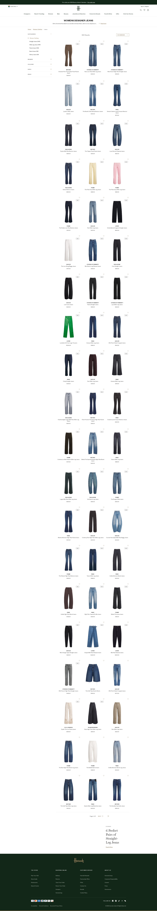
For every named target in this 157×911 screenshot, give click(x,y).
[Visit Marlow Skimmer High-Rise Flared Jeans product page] (68, 507)
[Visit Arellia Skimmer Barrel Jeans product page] (117, 545)
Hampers (58, 889)
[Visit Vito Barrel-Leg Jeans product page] (92, 469)
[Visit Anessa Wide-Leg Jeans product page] (92, 312)
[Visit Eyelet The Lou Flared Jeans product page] (68, 699)
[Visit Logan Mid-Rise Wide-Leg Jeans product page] (68, 469)
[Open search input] (141, 10)
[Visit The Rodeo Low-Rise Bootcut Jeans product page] (68, 197)
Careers (107, 883)
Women (50, 14)
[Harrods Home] (78, 8)
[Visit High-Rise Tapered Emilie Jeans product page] (92, 584)
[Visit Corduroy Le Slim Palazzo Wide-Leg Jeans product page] (68, 429)
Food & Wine (108, 14)
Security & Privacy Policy (56, 906)
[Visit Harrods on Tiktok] (119, 901)
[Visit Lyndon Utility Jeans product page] (68, 81)
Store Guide (34, 879)
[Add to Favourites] (79, 41)
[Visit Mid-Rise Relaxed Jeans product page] (117, 622)
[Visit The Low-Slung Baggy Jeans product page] (68, 236)
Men (58, 14)
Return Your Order (60, 886)
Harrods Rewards (84, 876)
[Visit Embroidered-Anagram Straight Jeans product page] (117, 197)
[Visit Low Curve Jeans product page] (68, 274)
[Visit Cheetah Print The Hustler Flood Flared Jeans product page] (68, 41)
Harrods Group (108, 876)
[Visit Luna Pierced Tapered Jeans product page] (117, 121)
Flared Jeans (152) (34, 48)
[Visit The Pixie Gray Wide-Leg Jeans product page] (92, 159)
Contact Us (83, 886)
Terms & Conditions (43, 906)
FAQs (81, 883)
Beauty (66, 14)
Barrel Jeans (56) (33, 51)
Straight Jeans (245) (34, 41)
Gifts (117, 14)
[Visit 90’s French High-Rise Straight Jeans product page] (68, 660)
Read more (103, 23)
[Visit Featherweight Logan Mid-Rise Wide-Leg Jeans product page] (68, 389)
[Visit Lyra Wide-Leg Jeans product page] (117, 274)
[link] (78, 837)
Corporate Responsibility (111, 879)
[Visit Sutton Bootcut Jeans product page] (68, 159)
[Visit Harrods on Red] (122, 901)
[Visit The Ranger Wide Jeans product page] (117, 469)
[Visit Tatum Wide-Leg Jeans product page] (117, 429)
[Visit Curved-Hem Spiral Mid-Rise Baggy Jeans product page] (117, 507)
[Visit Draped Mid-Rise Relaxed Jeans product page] (92, 622)
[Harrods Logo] (78, 860)
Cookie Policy (83, 893)
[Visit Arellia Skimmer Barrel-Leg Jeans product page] (117, 737)
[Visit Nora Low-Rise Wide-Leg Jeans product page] (92, 41)
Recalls (82, 889)
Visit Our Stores (128, 14)
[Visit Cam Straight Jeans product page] (117, 236)
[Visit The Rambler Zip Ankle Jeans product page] (117, 775)
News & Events (35, 886)
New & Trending (39, 14)
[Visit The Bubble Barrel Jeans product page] (92, 737)
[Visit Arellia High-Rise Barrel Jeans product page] (68, 584)
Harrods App (59, 893)
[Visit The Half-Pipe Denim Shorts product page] (92, 660)
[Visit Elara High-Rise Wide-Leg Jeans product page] (92, 699)
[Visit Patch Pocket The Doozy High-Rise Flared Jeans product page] (92, 389)
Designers (27, 14)
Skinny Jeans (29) (34, 54)
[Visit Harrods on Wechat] (125, 901)
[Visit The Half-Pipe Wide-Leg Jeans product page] (68, 775)
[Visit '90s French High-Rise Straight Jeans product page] (117, 41)
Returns (58, 879)
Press (106, 886)
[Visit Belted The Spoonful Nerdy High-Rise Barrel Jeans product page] (92, 429)
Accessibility (34, 906)
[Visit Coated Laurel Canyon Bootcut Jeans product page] (117, 389)
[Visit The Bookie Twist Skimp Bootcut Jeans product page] (92, 81)
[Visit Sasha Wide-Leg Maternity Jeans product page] (92, 775)
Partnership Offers (85, 879)
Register (147, 6)
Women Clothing (34, 38)
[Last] (108, 816)
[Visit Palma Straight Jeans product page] (92, 274)
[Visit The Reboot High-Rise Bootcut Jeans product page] (68, 545)
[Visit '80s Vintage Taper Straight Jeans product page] (68, 622)
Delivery (58, 876)
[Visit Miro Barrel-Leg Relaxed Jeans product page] (92, 236)
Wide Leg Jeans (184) (35, 44)
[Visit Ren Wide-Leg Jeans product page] (92, 197)
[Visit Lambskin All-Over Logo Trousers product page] (68, 312)
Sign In (142, 6)
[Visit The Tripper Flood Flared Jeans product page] (92, 121)
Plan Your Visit (35, 876)
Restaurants (34, 883)
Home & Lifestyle (95, 14)
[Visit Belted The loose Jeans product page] (117, 584)
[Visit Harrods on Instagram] (116, 901)
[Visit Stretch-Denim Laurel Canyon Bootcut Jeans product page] (117, 81)
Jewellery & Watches (79, 14)
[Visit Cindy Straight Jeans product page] (68, 351)
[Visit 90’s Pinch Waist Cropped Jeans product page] (117, 312)
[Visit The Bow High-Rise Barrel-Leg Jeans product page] (68, 737)
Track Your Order (60, 883)
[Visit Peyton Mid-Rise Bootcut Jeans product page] (68, 121)
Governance (108, 889)
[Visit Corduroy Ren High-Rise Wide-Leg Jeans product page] (92, 507)
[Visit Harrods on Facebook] (112, 901)
